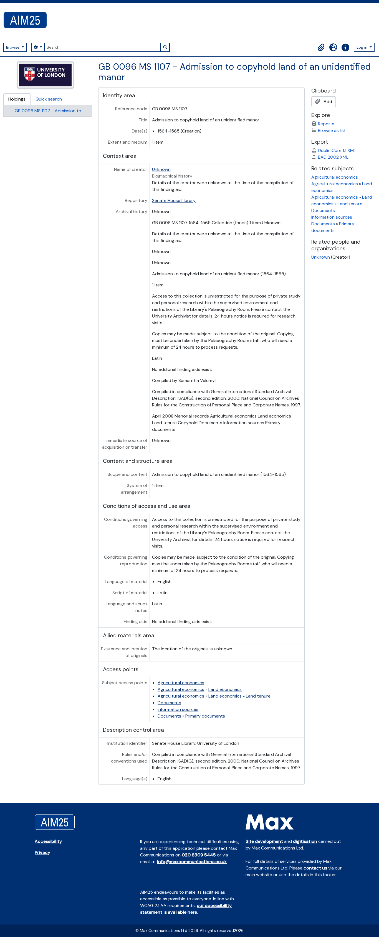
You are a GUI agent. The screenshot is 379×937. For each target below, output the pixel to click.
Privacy (42, 852)
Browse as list (332, 130)
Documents (169, 703)
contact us (315, 868)
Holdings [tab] (17, 99)
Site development (264, 841)
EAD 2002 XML (333, 157)
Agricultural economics (181, 683)
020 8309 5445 (199, 855)
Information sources (178, 709)
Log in (362, 47)
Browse (13, 47)
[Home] (27, 20)
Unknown (161, 169)
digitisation (305, 841)
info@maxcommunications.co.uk (192, 861)
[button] (321, 47)
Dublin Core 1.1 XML (337, 150)
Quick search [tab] (49, 99)
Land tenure (258, 696)
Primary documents (205, 716)
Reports (326, 124)
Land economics (225, 689)
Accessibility (48, 841)
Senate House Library (174, 200)
